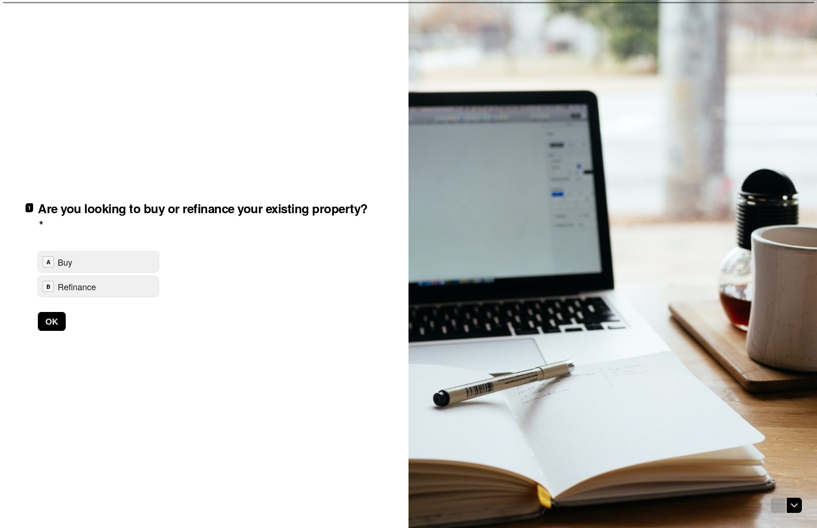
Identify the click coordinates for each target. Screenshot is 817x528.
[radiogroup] (98, 274)
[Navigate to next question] (794, 505)
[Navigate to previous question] (778, 505)
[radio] (98, 261)
